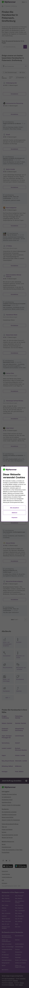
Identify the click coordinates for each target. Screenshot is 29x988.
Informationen (21, 495)
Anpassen (14, 517)
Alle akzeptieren (14, 508)
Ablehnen (14, 512)
